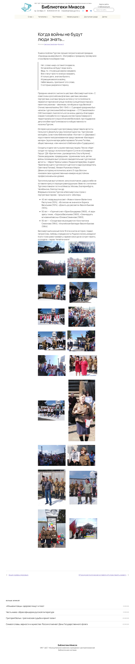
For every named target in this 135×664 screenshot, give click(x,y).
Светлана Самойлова (50, 44)
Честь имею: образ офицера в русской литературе (30, 612)
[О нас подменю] (33, 16)
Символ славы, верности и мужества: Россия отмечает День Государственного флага (47, 624)
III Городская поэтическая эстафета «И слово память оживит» (102, 575)
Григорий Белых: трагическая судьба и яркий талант (31, 618)
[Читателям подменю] (47, 16)
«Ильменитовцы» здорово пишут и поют (25, 606)
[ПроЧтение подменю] (61, 16)
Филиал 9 (61, 44)
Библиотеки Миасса (63, 7)
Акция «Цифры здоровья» (18, 575)
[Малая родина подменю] (79, 16)
